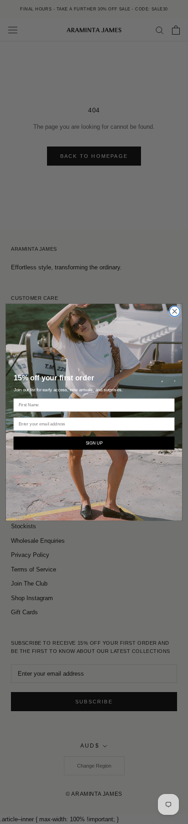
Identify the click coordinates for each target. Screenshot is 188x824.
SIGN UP (94, 442)
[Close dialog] (174, 311)
